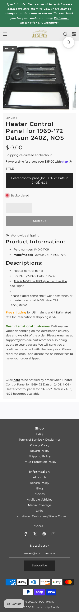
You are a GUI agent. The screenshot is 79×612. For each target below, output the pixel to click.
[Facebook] (25, 534)
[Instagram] (44, 534)
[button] (68, 42)
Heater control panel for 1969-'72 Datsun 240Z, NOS (39, 180)
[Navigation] (5, 34)
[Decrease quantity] (10, 208)
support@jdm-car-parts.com (26, 340)
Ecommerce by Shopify (45, 607)
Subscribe (39, 565)
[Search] (65, 34)
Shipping (12, 155)
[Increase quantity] (28, 208)
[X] (35, 534)
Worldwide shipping (25, 235)
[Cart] (74, 34)
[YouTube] (53, 534)
